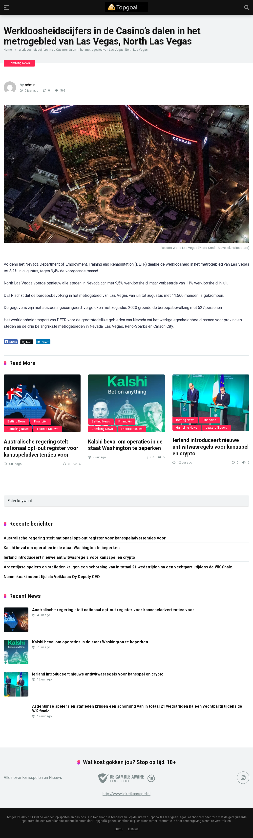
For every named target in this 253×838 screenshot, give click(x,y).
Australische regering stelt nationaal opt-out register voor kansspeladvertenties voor (41, 448)
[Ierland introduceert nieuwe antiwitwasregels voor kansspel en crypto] (210, 402)
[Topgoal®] (126, 7)
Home (8, 49)
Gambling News (19, 63)
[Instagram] (243, 777)
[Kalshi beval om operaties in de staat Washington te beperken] (126, 403)
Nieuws (133, 829)
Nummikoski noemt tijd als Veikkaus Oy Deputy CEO (52, 576)
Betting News (16, 421)
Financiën (40, 421)
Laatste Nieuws (47, 429)
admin (30, 85)
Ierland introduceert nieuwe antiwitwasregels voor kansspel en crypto (210, 446)
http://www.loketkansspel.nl (126, 793)
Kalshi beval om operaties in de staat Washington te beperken (125, 445)
